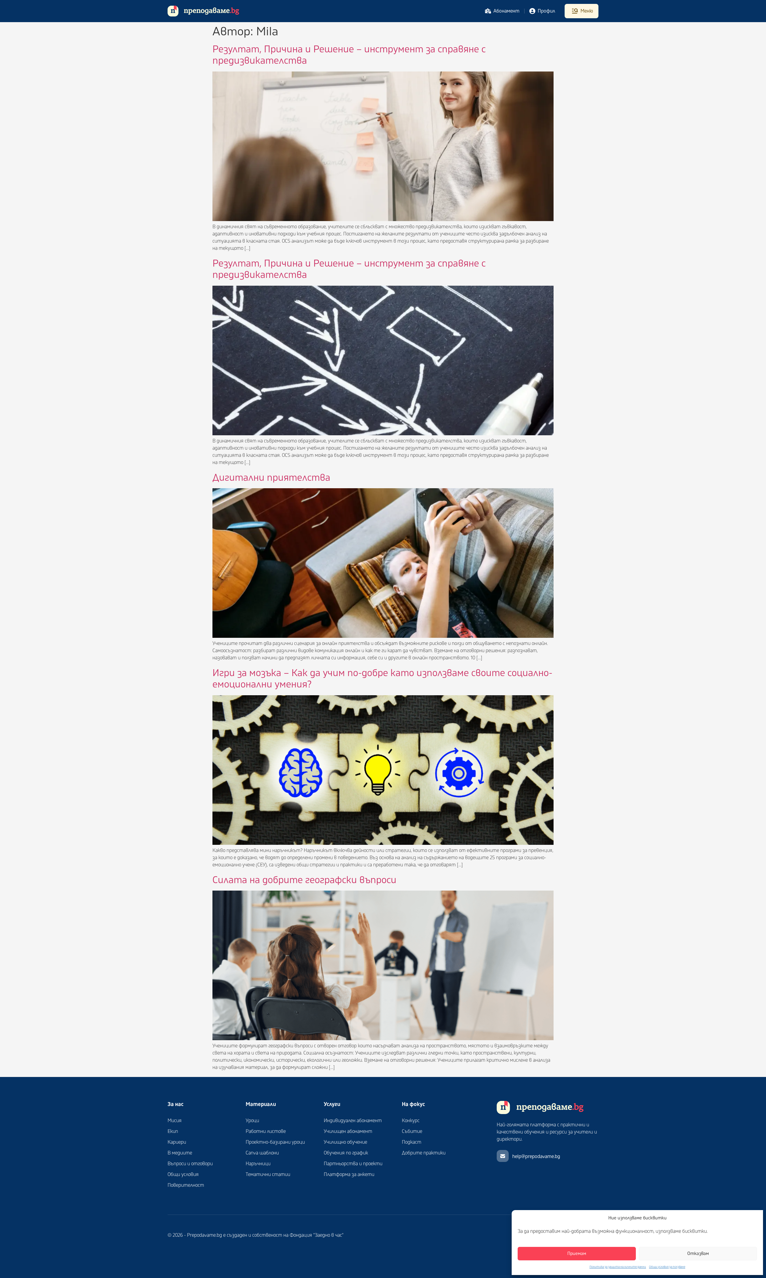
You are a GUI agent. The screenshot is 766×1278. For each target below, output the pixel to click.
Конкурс (411, 1121)
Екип (173, 1131)
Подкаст (411, 1142)
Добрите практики (424, 1153)
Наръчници (258, 1164)
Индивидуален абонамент (353, 1121)
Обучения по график (346, 1153)
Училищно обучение (345, 1142)
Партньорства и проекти (353, 1164)
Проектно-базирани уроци (275, 1142)
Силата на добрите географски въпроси (304, 880)
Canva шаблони (262, 1153)
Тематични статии (268, 1174)
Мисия (175, 1121)
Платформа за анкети (349, 1174)
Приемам (576, 1253)
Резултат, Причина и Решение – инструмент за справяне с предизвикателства (349, 55)
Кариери (177, 1142)
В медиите (180, 1153)
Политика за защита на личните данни (617, 1267)
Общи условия (183, 1174)
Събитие (412, 1131)
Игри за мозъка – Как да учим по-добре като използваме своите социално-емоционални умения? (382, 678)
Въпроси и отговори (190, 1164)
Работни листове (266, 1131)
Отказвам (698, 1253)
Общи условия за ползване (667, 1267)
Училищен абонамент (348, 1131)
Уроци (252, 1121)
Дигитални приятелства (271, 478)
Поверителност (186, 1185)
